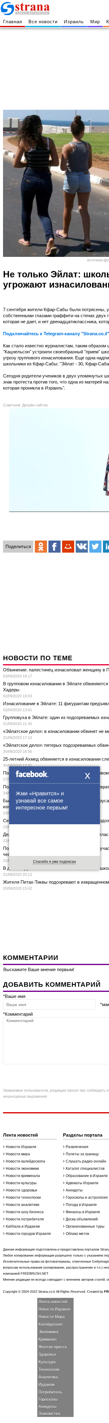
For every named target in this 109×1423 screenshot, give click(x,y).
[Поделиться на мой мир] (68, 547)
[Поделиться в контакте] (82, 547)
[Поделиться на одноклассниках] (41, 547)
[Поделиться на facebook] (54, 547)
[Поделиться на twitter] (95, 547)
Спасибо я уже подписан (54, 862)
